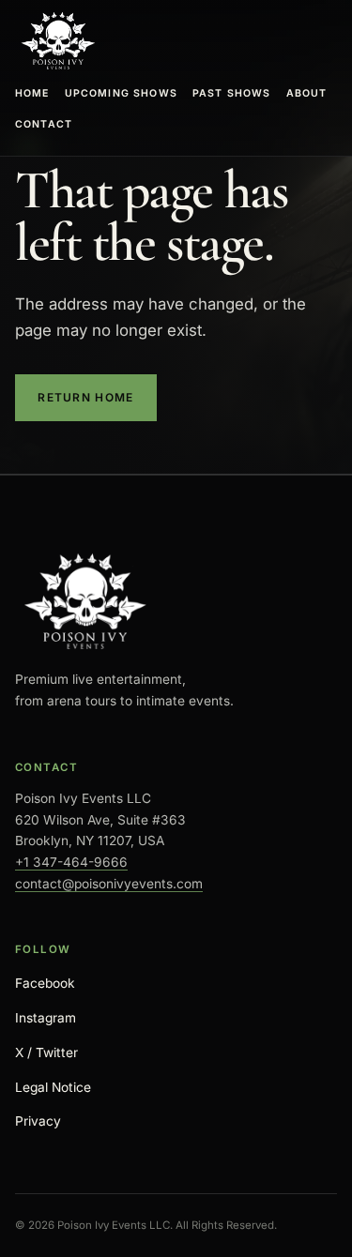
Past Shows (231, 93)
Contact (43, 124)
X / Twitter (46, 1052)
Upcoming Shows (121, 93)
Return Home (86, 397)
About (307, 93)
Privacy (38, 1120)
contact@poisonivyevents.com (109, 883)
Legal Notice (53, 1087)
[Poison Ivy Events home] (58, 41)
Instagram (45, 1017)
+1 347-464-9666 (71, 862)
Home (32, 93)
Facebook (45, 983)
